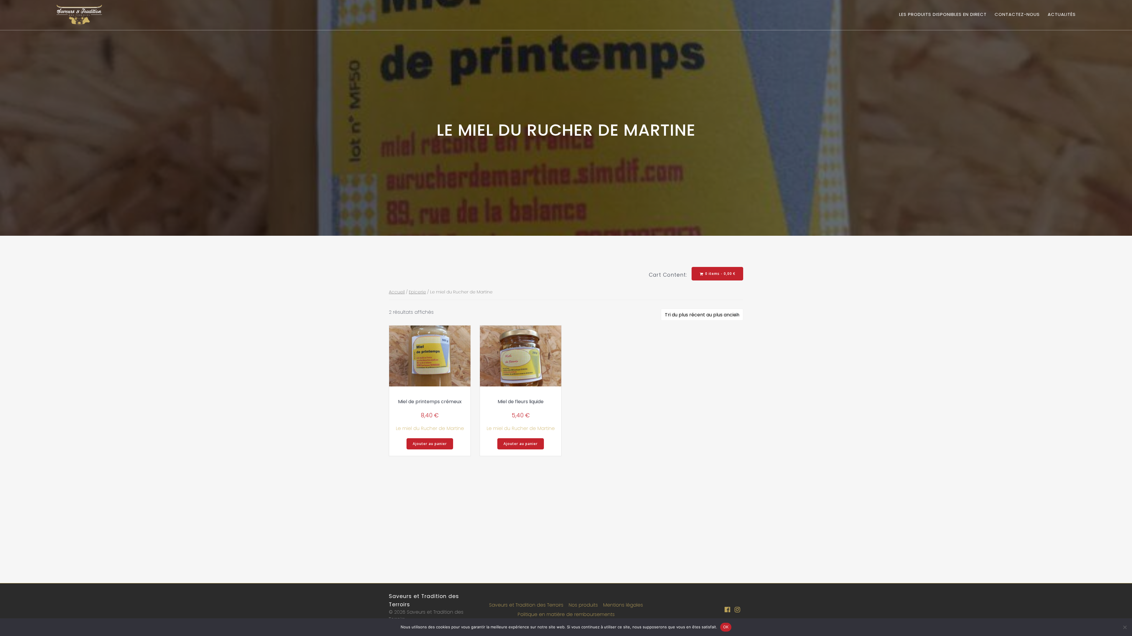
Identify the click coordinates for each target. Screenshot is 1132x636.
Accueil (397, 292)
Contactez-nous (1017, 14)
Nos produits (583, 605)
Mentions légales (623, 605)
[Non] (1125, 627)
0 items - (720, 273)
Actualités (1062, 14)
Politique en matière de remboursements (566, 614)
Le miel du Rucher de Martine (430, 428)
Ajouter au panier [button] (430, 443)
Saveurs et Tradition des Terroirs (526, 605)
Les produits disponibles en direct (943, 14)
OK (726, 627)
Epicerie (417, 292)
